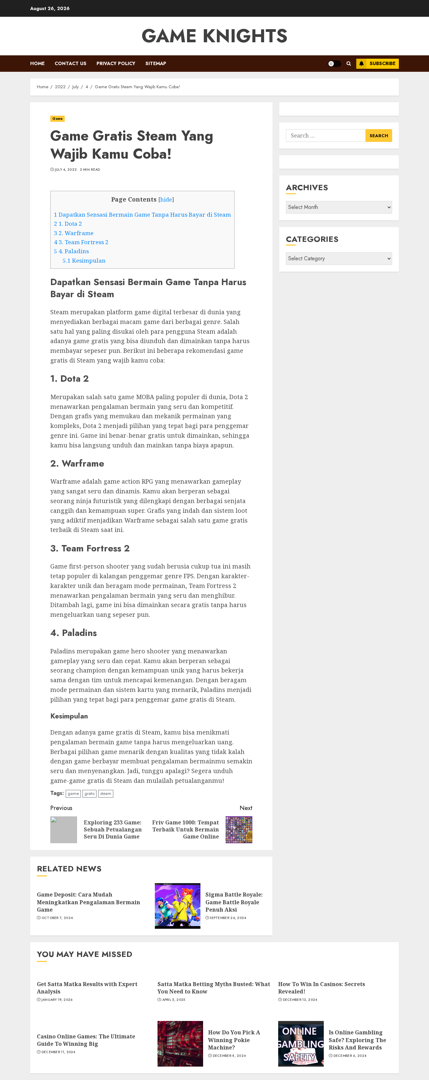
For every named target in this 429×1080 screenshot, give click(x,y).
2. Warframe (74, 233)
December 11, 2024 (58, 1052)
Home (37, 63)
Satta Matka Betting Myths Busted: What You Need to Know (214, 987)
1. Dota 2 (68, 223)
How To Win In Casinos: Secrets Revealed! (321, 987)
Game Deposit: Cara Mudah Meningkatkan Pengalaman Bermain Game (88, 902)
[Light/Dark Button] (334, 63)
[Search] (349, 63)
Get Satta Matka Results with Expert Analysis (87, 987)
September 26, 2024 (228, 918)
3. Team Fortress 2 (81, 242)
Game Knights (214, 35)
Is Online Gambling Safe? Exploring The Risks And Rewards (357, 1040)
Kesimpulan (84, 260)
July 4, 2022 (66, 169)
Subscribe (382, 63)
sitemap (155, 63)
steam (105, 793)
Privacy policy (116, 63)
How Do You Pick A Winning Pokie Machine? (234, 1040)
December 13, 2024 (300, 999)
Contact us (70, 63)
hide (166, 199)
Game (57, 118)
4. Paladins (71, 251)
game (73, 793)
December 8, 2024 (229, 1056)
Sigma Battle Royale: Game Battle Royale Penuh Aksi (234, 902)
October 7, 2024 (57, 918)
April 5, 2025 (173, 999)
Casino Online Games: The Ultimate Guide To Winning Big (86, 1040)
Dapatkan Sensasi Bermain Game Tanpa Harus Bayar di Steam (142, 214)
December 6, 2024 (350, 1056)
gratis (89, 793)
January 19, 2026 (57, 999)
